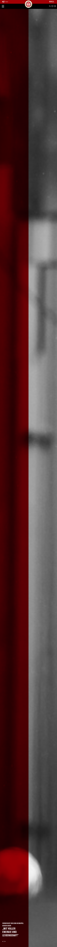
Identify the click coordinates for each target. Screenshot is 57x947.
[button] (3, 6)
